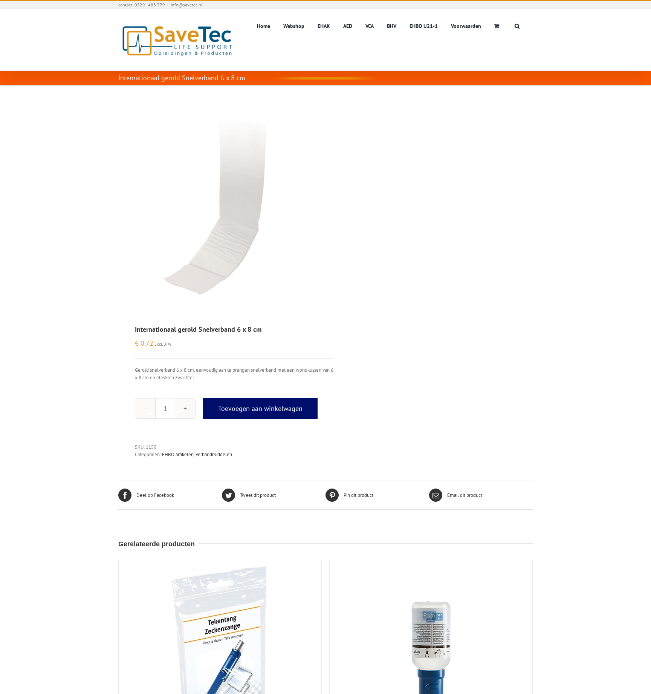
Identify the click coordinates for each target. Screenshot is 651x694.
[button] (517, 25)
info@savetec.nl (187, 5)
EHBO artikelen (178, 454)
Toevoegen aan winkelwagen (260, 408)
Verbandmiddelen (214, 454)
